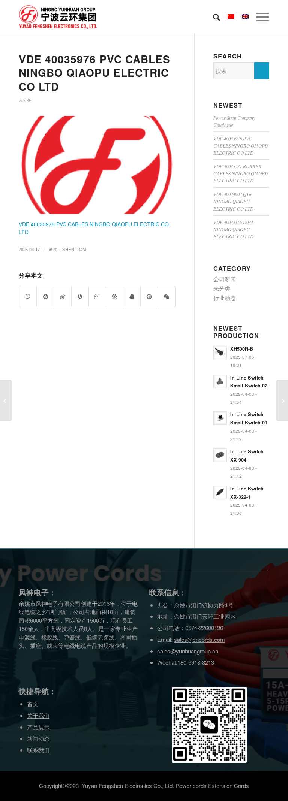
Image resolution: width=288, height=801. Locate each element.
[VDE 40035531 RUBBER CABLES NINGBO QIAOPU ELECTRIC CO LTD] (6, 400)
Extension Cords (228, 785)
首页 (32, 704)
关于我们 (38, 715)
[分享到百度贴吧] (114, 296)
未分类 (25, 100)
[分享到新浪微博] (62, 296)
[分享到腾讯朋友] (149, 296)
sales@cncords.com (199, 639)
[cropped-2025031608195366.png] (97, 165)
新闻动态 (38, 738)
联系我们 (38, 750)
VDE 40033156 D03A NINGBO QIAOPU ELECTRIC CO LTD (233, 229)
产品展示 (38, 727)
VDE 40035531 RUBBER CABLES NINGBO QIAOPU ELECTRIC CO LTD (240, 173)
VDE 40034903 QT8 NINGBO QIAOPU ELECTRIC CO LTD (233, 201)
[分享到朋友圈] (166, 296)
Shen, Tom (74, 249)
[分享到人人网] (80, 296)
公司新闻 (224, 279)
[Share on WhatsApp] (27, 296)
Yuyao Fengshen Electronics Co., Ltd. (128, 785)
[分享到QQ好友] (131, 296)
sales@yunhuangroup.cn (187, 651)
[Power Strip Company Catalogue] (282, 400)
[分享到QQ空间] (45, 296)
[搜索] (213, 17)
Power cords (191, 785)
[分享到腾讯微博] (97, 296)
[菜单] (259, 17)
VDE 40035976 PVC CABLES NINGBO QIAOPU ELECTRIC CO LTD (94, 72)
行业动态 (224, 298)
